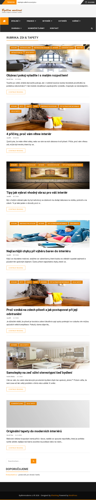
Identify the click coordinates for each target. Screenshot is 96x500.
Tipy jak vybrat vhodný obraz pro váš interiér (37, 192)
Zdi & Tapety (30, 52)
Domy (36, 106)
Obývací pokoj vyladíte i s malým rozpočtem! (37, 75)
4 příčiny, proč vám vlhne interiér (28, 134)
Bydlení (15, 21)
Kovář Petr (10, 79)
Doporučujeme (25, 48)
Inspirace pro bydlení (41, 48)
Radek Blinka (11, 376)
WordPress (73, 495)
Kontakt (54, 28)
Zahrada (15, 28)
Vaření (75, 21)
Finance (30, 21)
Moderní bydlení (53, 165)
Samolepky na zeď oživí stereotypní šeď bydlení (39, 372)
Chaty (29, 106)
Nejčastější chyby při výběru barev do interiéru (38, 251)
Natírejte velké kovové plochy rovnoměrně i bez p (34, 2)
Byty (21, 106)
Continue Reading (16, 92)
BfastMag (55, 495)
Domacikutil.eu (11, 475)
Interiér (46, 21)
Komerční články (36, 28)
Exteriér (63, 21)
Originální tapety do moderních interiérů (34, 431)
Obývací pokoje (16, 52)
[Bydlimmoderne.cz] (4, 21)
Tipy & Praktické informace (69, 106)
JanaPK (9, 138)
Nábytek (80, 48)
